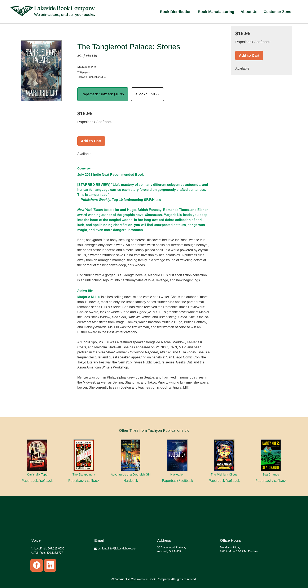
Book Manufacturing (216, 12)
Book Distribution (176, 12)
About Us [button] (249, 12)
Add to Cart (91, 141)
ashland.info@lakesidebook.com (117, 548)
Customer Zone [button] (277, 12)
